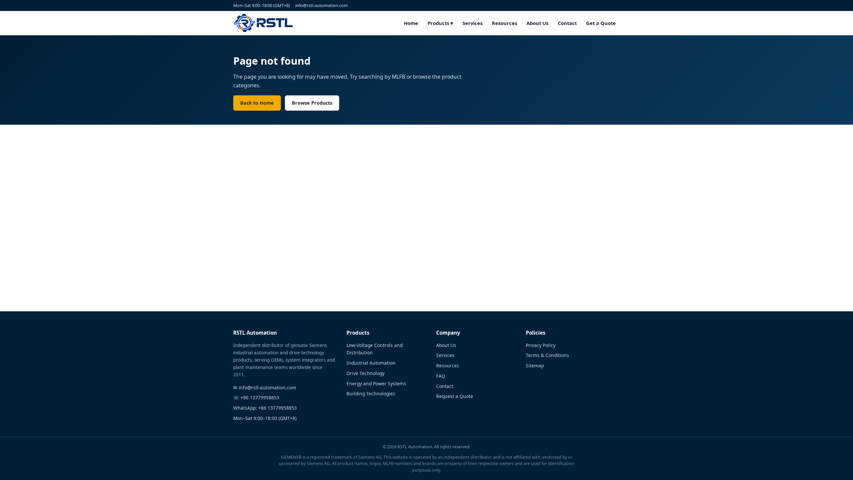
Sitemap (535, 365)
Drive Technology (366, 373)
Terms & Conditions (547, 355)
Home (411, 23)
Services (472, 23)
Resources (504, 23)
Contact (567, 23)
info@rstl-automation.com (321, 5)
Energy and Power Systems (376, 383)
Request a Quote (454, 396)
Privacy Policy (540, 345)
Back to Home (257, 103)
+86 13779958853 (260, 397)
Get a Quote (601, 23)
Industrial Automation (371, 363)
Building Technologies (371, 393)
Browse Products (312, 103)
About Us (537, 23)
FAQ (440, 376)
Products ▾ (440, 23)
